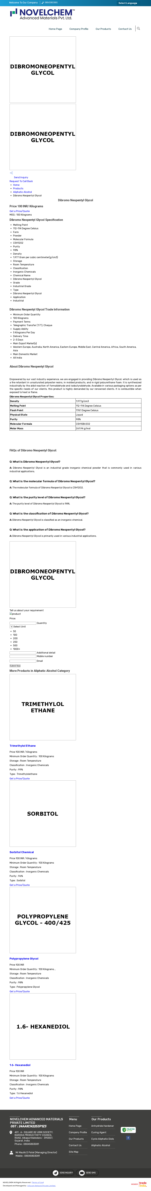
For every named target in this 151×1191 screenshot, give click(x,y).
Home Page (55, 28)
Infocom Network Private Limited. (41, 1186)
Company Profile (78, 28)
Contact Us (125, 28)
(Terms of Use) (38, 1182)
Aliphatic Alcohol (22, 192)
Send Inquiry (20, 177)
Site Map (73, 1151)
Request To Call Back (21, 181)
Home (16, 185)
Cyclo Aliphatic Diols (102, 1138)
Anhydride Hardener (102, 1126)
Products (18, 188)
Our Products (103, 28)
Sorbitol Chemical (22, 852)
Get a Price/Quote (20, 211)
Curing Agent (98, 1132)
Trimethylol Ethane (23, 745)
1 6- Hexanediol (20, 1065)
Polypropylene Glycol (24, 958)
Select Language (128, 3)
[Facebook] (128, 1139)
